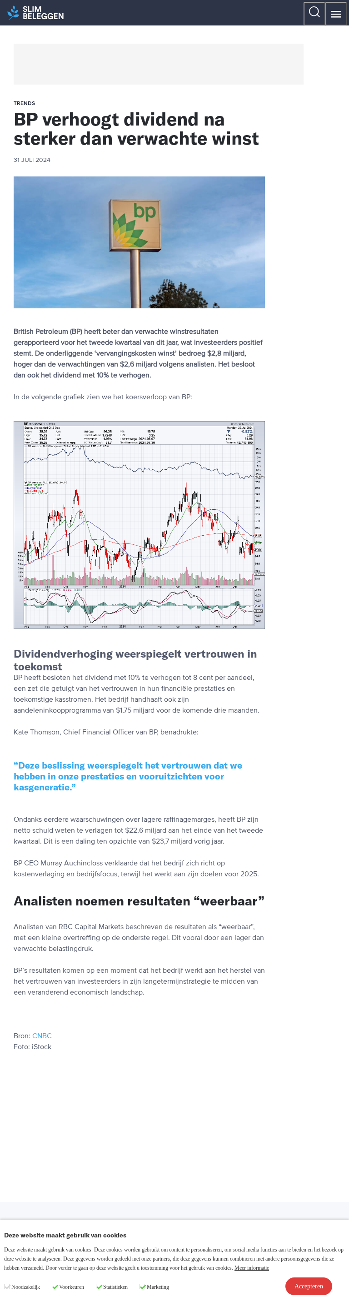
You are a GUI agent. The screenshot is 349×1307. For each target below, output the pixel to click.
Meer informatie (251, 1268)
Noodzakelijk (25, 1287)
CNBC (42, 1036)
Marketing (158, 1287)
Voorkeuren (71, 1287)
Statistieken (115, 1287)
